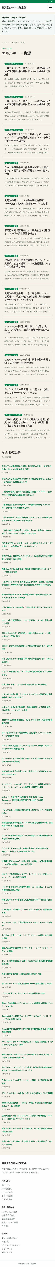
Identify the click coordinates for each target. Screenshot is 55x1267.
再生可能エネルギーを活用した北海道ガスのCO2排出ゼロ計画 (27, 899)
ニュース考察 (7, 1192)
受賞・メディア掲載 (10, 1222)
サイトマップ (7, 1249)
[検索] (52, 2)
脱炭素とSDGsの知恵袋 (14, 1163)
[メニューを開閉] (50, 7)
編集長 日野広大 (8, 1215)
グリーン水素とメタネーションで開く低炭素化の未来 (23, 993)
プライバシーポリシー (11, 1245)
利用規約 (5, 1241)
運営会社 (5, 1226)
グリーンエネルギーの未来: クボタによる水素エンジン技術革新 (27, 1093)
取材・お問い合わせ (10, 1238)
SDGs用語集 (7, 1189)
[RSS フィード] (49, 2)
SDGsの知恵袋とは (9, 1211)
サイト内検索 (7, 1199)
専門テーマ (6, 1185)
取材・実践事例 (8, 1196)
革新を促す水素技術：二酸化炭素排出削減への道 (21, 973)
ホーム (4, 42)
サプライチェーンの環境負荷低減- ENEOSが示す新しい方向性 (27, 983)
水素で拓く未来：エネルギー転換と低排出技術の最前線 (24, 684)
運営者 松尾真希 (8, 1219)
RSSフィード (7, 1252)
